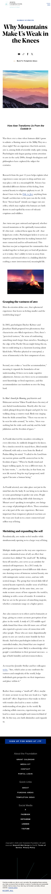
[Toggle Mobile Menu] (48, 4)
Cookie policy (13, 887)
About (25, 788)
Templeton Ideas (25, 797)
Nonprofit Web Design (21, 845)
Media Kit (26, 764)
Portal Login (25, 774)
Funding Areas (25, 792)
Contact (25, 769)
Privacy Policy (29, 848)
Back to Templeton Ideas (27, 61)
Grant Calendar (26, 759)
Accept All (8, 890)
